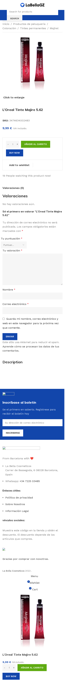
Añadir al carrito (35, 144)
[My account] (61, 15)
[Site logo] (32, 4)
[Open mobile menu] (4, 15)
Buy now (11, 676)
